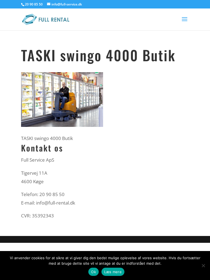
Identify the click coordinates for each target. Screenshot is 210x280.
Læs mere (113, 272)
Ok (93, 272)
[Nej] (203, 265)
